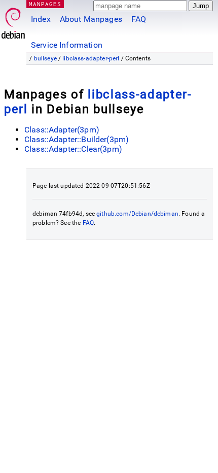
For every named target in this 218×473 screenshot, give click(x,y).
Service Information (66, 45)
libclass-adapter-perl (90, 58)
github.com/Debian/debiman (137, 213)
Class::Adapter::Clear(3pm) (73, 149)
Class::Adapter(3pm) (61, 129)
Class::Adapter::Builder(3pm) (76, 139)
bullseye (45, 58)
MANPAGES (45, 4)
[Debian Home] (13, 20)
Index (41, 19)
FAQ (138, 19)
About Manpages (91, 19)
